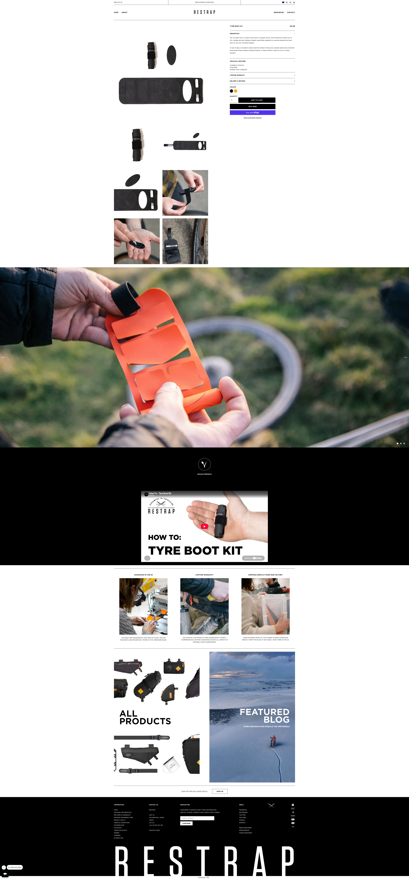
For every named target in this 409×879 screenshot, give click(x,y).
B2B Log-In (118, 2)
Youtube (242, 817)
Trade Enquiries (245, 833)
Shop (116, 12)
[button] (405, 357)
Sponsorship (244, 830)
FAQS (116, 810)
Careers (117, 835)
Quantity (233, 96)
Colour (233, 87)
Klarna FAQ (118, 838)
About (124, 12)
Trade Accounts (120, 830)
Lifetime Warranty (204, 575)
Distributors (119, 825)
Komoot (242, 822)
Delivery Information (122, 812)
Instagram (243, 812)
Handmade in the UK (143, 575)
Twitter (242, 815)
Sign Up (220, 791)
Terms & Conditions (122, 822)
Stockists (118, 828)
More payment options (253, 118)
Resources (279, 12)
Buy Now (253, 106)
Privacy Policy (120, 820)
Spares (116, 833)
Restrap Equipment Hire (123, 817)
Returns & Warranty (122, 815)
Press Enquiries (245, 828)
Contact (291, 12)
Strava (242, 820)
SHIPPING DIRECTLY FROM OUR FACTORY (265, 575)
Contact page (154, 830)
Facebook (243, 810)
